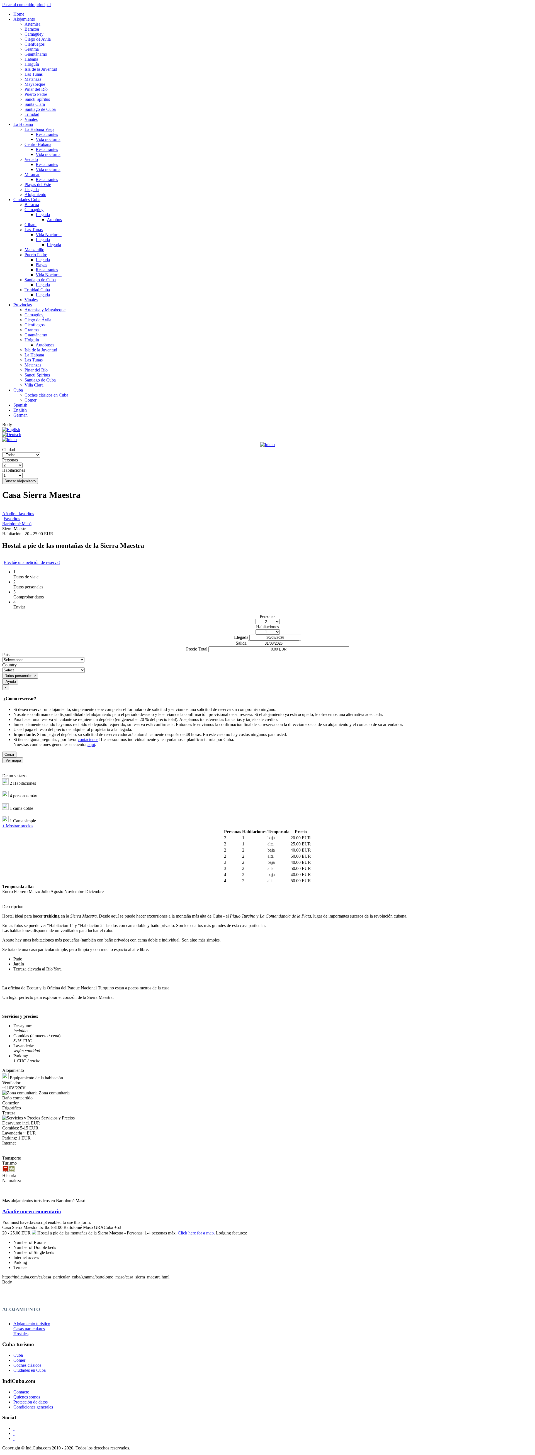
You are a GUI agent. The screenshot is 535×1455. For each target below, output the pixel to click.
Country (9, 664)
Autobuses (45, 345)
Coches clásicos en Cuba (46, 395)
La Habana (23, 124)
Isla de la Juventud (41, 69)
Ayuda (11, 681)
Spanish (20, 405)
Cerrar (9, 754)
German (20, 415)
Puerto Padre (36, 94)
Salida (241, 643)
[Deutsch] (11, 434)
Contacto (21, 1392)
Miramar (32, 174)
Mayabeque (35, 84)
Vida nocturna (48, 139)
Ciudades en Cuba (29, 1370)
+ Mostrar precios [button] (17, 825)
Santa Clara (35, 104)
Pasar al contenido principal (26, 4)
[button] (267, 1212)
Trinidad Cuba (37, 289)
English (20, 410)
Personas (10, 460)
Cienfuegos (35, 44)
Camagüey (34, 34)
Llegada (32, 189)
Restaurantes (47, 134)
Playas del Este (38, 184)
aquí (91, 744)
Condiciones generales (33, 1407)
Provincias (22, 304)
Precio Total (196, 649)
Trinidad (32, 114)
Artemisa (32, 24)
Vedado (31, 159)
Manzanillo (34, 249)
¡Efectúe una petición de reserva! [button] (31, 562)
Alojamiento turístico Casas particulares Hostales (31, 1328)
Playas (41, 264)
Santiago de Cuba (40, 109)
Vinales (31, 119)
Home (18, 14)
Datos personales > (20, 676)
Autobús (54, 219)
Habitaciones (13, 470)
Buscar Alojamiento (20, 481)
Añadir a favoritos (18, 513)
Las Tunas (34, 74)
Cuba (18, 390)
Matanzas (33, 79)
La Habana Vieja (39, 129)
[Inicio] (267, 442)
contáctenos (88, 739)
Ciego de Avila (38, 39)
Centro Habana (38, 144)
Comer (31, 400)
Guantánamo (36, 54)
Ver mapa (13, 760)
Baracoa (32, 29)
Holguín (32, 64)
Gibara (31, 224)
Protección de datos (30, 1402)
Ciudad (8, 449)
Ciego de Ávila (38, 319)
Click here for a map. (196, 1233)
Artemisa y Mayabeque (45, 309)
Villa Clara (34, 385)
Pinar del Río (36, 89)
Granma (32, 49)
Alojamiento (24, 19)
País (5, 654)
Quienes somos (26, 1397)
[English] (11, 429)
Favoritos (12, 518)
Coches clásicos (27, 1365)
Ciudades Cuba (26, 199)
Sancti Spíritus (37, 99)
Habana (31, 59)
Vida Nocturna (49, 234)
